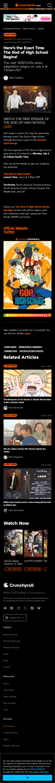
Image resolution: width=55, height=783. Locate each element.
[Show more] (6, 6)
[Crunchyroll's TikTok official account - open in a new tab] (32, 608)
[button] (15, 617)
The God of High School (17, 174)
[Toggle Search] (49, 6)
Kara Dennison (16, 408)
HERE (7, 126)
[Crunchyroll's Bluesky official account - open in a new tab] (39, 608)
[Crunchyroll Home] (18, 587)
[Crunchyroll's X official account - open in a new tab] (25, 608)
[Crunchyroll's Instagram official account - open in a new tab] (18, 608)
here (26, 334)
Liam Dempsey (16, 510)
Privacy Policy (37, 769)
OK (27, 778)
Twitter (9, 232)
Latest (41, 29)
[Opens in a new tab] (27, 18)
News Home (29, 29)
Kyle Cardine (16, 78)
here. (46, 772)
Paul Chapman (16, 457)
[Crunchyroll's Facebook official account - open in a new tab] (11, 608)
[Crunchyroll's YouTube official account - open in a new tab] (5, 608)
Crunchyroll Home (12, 29)
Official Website (16, 228)
